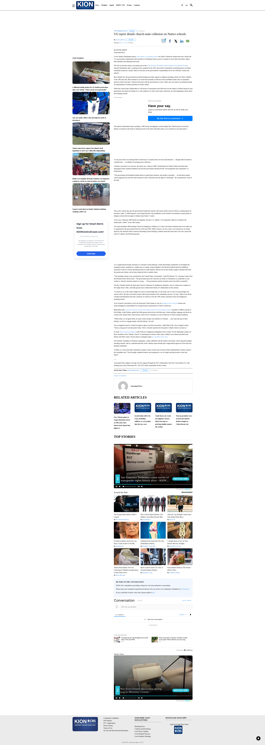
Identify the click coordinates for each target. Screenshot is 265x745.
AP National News (133, 370)
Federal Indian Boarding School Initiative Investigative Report (167, 65)
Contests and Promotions (143, 729)
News (97, 5)
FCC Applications (109, 723)
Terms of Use (108, 728)
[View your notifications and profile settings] (190, 614)
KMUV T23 (120, 5)
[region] (153, 625)
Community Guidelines (111, 718)
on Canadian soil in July (159, 337)
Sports (112, 5)
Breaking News (140, 726)
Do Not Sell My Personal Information (116, 730)
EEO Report (108, 720)
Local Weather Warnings (143, 736)
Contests (137, 5)
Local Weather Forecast (142, 734)
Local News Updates (141, 731)
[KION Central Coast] (85, 5)
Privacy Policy (108, 725)
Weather (104, 5)
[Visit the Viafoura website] (188, 650)
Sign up (189, 600)
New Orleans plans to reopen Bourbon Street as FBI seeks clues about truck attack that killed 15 (122, 422)
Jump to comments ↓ (120, 376)
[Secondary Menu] (75, 5)
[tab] (119, 614)
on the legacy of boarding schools (147, 56)
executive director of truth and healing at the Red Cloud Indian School (148, 310)
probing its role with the (170, 303)
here (153, 592)
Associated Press (120, 40)
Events (129, 5)
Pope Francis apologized (128, 332)
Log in (184, 600)
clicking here (185, 589)
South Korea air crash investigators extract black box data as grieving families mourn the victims (163, 421)
